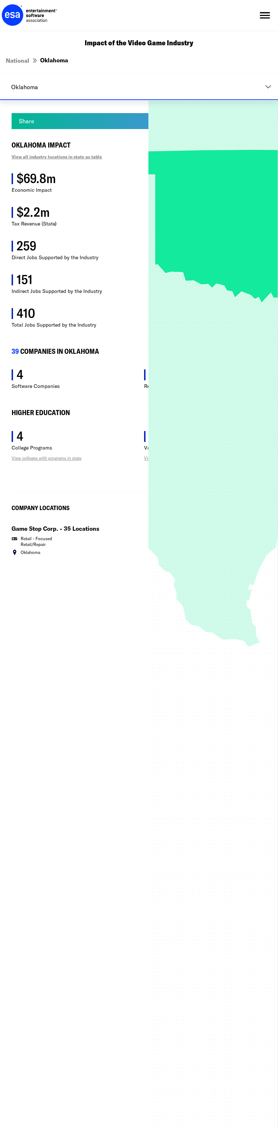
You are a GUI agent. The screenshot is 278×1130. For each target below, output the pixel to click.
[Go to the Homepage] (29, 15)
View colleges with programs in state (46, 458)
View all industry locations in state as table (57, 157)
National (17, 60)
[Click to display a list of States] (139, 87)
